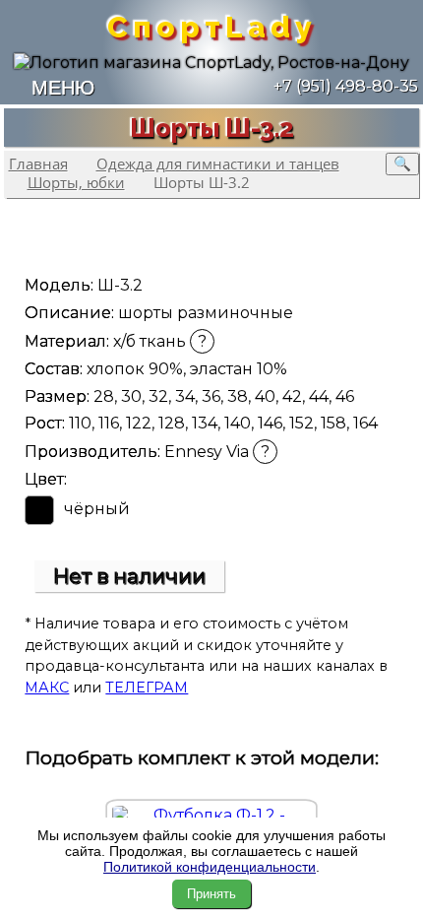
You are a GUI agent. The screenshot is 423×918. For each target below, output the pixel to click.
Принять (211, 893)
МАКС (47, 687)
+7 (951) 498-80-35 (344, 86)
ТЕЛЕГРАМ (146, 687)
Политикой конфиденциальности (209, 867)
